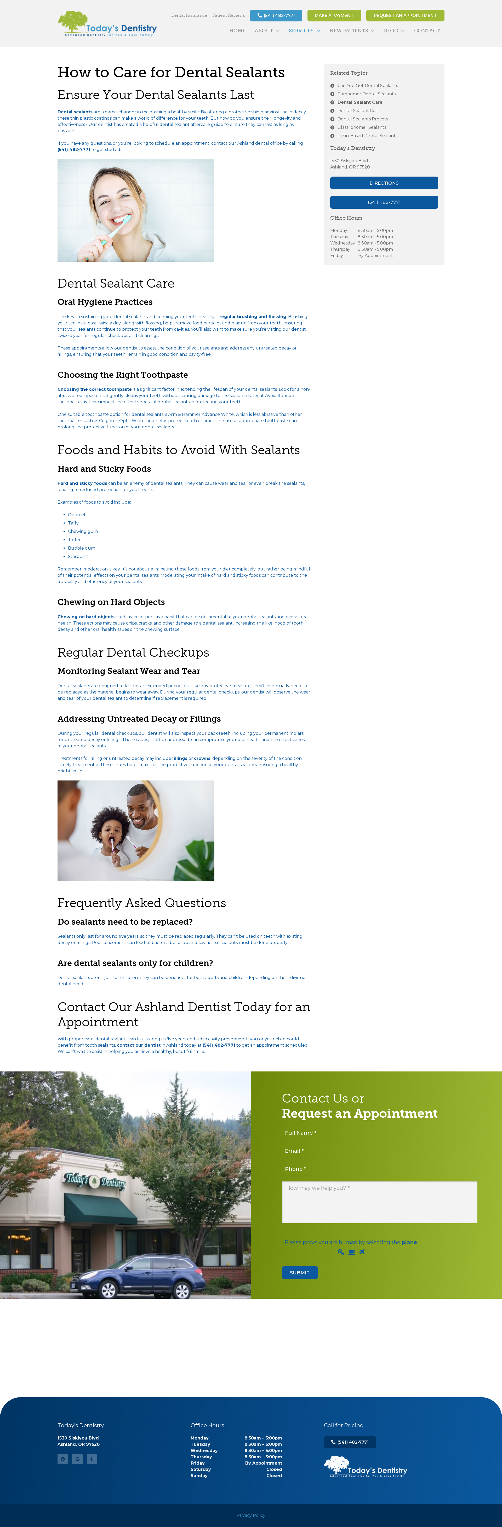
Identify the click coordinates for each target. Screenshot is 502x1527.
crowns (202, 758)
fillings (179, 758)
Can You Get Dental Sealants (368, 85)
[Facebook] (63, 1459)
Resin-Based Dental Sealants (367, 135)
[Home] (366, 1466)
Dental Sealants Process (363, 118)
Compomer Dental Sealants (367, 93)
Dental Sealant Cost (358, 110)
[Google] (77, 1459)
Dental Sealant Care (360, 102)
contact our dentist (139, 1045)
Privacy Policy (251, 1515)
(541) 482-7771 (74, 149)
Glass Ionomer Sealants (362, 127)
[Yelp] (92, 1459)
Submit (300, 1272)
